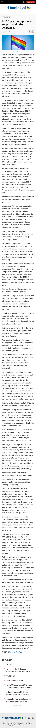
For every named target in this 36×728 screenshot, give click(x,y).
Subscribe (30, 2)
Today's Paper (12, 12)
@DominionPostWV (15, 652)
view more (17, 705)
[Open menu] (2, 2)
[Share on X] (33, 32)
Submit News (24, 12)
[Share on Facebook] (29, 32)
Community (6, 17)
